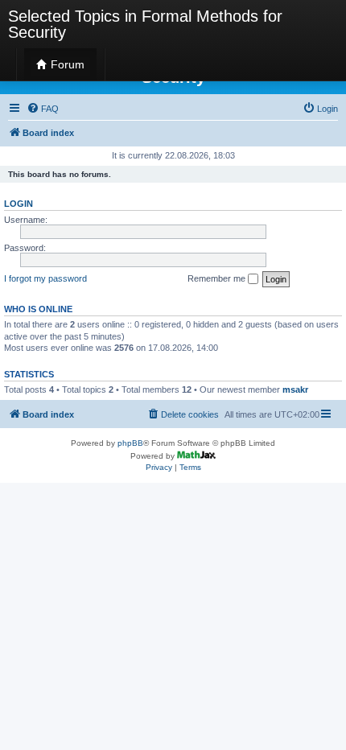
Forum (65, 64)
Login (18, 203)
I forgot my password (45, 278)
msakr (295, 389)
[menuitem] (43, 108)
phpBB (130, 443)
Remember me (217, 278)
